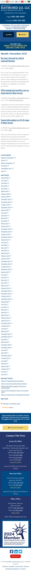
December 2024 (6, 229)
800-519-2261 (19, 20)
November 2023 (6, 264)
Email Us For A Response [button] (16, 427)
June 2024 (4, 245)
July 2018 (3, 361)
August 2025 (5, 210)
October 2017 (5, 369)
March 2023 (4, 285)
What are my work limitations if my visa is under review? (13, 387)
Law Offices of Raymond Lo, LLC (19, 66)
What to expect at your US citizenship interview (15, 395)
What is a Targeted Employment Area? (12, 381)
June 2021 (4, 328)
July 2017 (3, 371)
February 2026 (5, 194)
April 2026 (4, 188)
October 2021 (5, 326)
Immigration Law (6, 168)
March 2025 (4, 223)
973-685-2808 (17, 510)
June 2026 (4, 183)
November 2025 (6, 202)
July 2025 (4, 213)
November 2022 (6, 293)
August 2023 (5, 272)
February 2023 (5, 288)
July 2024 (4, 242)
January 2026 (5, 196)
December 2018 (5, 355)
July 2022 (4, 304)
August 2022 (4, 302)
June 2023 (4, 277)
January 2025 (5, 226)
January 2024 (5, 258)
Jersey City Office (15, 462)
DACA (11, 68)
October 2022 (5, 296)
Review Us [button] (15, 556)
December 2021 (5, 323)
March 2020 (4, 342)
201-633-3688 (17, 455)
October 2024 (5, 234)
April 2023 (4, 283)
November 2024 (6, 231)
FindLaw (23, 568)
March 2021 (4, 331)
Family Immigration (6, 163)
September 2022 (6, 299)
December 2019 (5, 345)
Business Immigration (16, 100)
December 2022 (6, 291)
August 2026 (5, 178)
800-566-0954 (18, 17)
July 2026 (4, 180)
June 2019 (4, 350)
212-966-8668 (17, 485)
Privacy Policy (19, 566)
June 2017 (4, 374)
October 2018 (5, 358)
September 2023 (6, 269)
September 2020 (6, 336)
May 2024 (4, 248)
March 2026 (4, 191)
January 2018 (5, 366)
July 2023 (4, 275)
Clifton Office (15, 513)
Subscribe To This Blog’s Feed (11, 403)
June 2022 (4, 307)
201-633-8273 (17, 457)
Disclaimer (5, 566)
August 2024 (5, 240)
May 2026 (4, 186)
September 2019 (6, 347)
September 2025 (6, 207)
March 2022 (4, 315)
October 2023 (5, 266)
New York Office (15, 487)
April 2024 (4, 250)
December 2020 (6, 334)
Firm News (4, 166)
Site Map (11, 566)
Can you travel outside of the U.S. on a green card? (14, 391)
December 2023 (6, 261)
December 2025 (6, 199)
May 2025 (4, 218)
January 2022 (5, 320)
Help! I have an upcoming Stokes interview (14, 384)
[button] (8, 34)
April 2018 (4, 363)
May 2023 (4, 280)
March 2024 (4, 253)
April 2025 (4, 221)
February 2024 (5, 256)
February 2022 (5, 318)
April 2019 (4, 353)
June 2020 (4, 339)
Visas (10, 130)
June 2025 (4, 215)
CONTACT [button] (23, 34)
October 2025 (5, 205)
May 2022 (4, 310)
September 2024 (6, 237)
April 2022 (4, 312)
